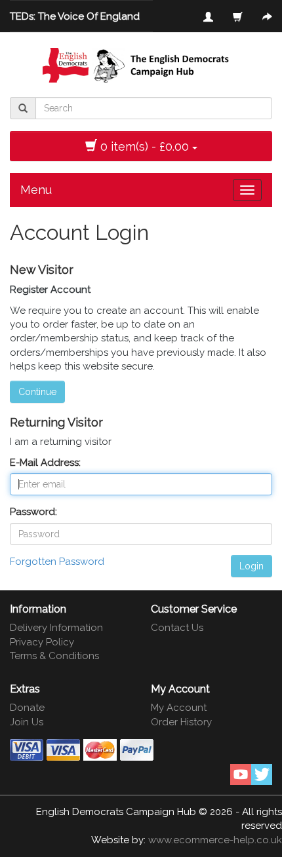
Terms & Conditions (54, 656)
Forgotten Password (57, 561)
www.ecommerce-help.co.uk (215, 840)
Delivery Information (56, 628)
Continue (37, 392)
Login (251, 566)
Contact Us (177, 628)
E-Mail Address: (45, 462)
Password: (33, 512)
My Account (179, 708)
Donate (27, 708)
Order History (181, 722)
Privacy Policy (42, 642)
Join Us (26, 722)
